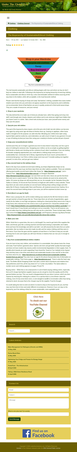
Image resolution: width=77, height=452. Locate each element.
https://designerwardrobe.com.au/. (18, 176)
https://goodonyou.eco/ (42, 259)
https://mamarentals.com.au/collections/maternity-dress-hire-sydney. (31, 215)
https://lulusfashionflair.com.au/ (27, 173)
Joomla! (18, 448)
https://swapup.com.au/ (52, 171)
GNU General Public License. (52, 448)
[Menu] (8, 18)
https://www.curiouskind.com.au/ (29, 212)
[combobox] (19, 331)
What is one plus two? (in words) (19, 411)
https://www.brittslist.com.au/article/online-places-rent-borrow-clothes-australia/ (39, 206)
